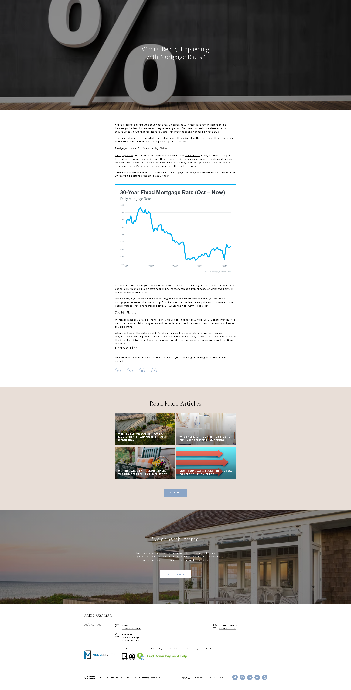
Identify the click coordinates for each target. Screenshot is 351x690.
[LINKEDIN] (250, 677)
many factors (192, 155)
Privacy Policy (215, 677)
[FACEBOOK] (235, 677)
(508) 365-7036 (227, 628)
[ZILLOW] (264, 677)
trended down (156, 305)
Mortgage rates (124, 155)
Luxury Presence (151, 677)
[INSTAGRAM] (242, 677)
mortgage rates (199, 124)
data (163, 172)
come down (130, 336)
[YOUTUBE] (257, 677)
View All (175, 492)
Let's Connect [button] (176, 574)
